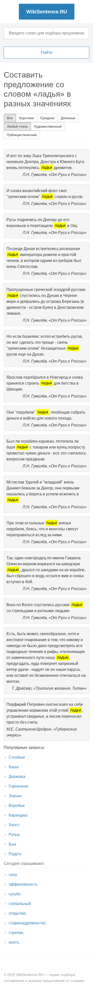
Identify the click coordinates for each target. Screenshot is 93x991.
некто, (14, 942)
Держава (17, 776)
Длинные (68, 118)
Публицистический (22, 135)
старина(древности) (27, 923)
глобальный (20, 904)
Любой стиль (17, 126)
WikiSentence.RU (46, 11)
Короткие (26, 118)
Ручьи (14, 834)
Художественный (48, 126)
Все (10, 118)
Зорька (15, 796)
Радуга (15, 854)
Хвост (14, 825)
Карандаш (18, 815)
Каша (14, 767)
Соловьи (17, 757)
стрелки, (16, 933)
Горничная (18, 786)
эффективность (23, 884)
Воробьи (17, 805)
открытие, (18, 913)
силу (13, 875)
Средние (47, 118)
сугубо (15, 894)
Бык (12, 844)
